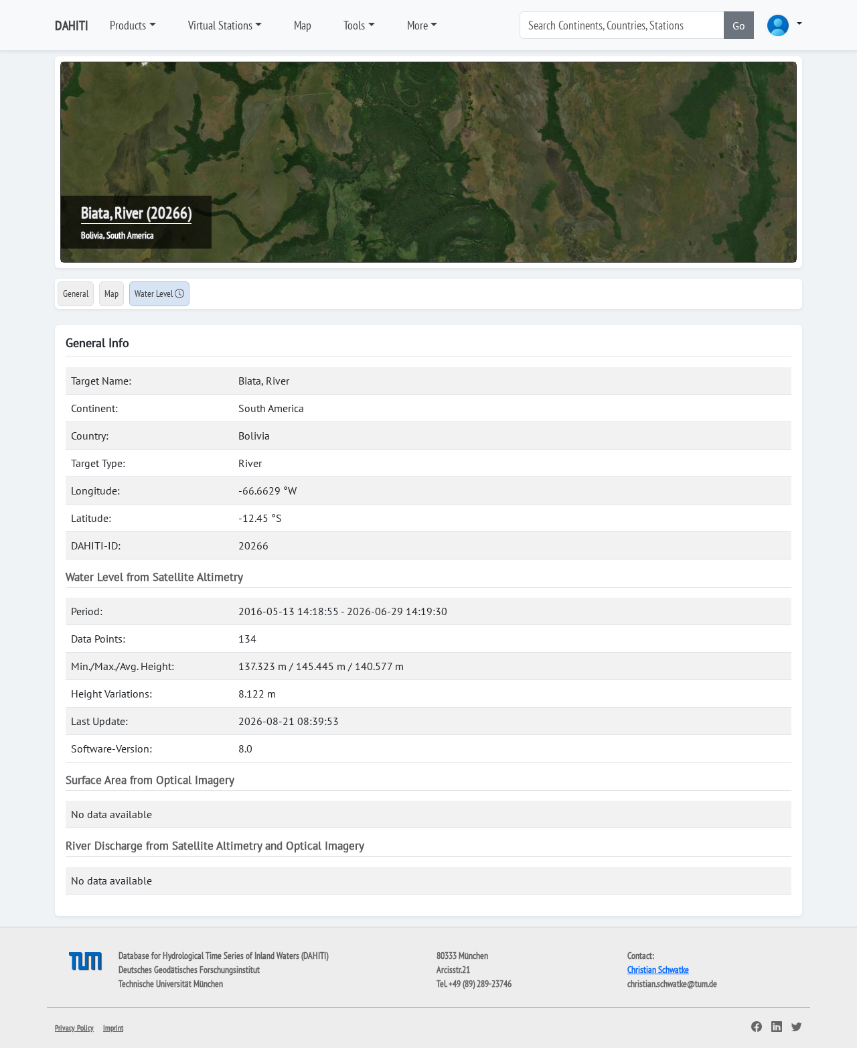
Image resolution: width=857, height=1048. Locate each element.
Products (128, 25)
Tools (354, 25)
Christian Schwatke (658, 970)
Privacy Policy (74, 1028)
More (417, 25)
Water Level (155, 293)
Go (738, 25)
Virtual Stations (220, 25)
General (75, 293)
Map (302, 25)
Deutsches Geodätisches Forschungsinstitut (189, 970)
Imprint (113, 1028)
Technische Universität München (171, 984)
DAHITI (71, 25)
